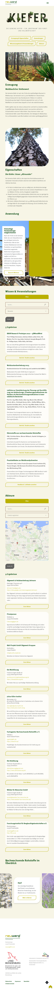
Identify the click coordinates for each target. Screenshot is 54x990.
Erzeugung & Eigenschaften (19, 38)
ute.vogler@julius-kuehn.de (15, 706)
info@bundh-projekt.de (13, 653)
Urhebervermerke (9, 983)
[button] (26, 528)
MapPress (38, 560)
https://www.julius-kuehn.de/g (16, 708)
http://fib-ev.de (11, 833)
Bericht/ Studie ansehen (27, 358)
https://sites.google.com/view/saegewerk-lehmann (22, 590)
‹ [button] (3, 892)
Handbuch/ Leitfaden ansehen (27, 484)
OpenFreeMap (42, 560)
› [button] (50, 892)
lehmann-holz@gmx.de (13, 588)
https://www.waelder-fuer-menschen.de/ (19, 799)
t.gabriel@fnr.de (11, 739)
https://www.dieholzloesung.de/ (16, 770)
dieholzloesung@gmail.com (15, 768)
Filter (27, 297)
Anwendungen (38, 38)
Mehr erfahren (27, 898)
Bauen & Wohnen (13, 272)
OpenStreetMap (46, 560)
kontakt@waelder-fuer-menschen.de (17, 797)
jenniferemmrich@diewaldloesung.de (18, 677)
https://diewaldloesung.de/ (15, 679)
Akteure (41, 43)
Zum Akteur (27, 606)
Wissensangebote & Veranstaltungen (21, 43)
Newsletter (26, 981)
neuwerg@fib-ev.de (12, 831)
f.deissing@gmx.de (12, 621)
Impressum (18, 981)
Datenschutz (8, 981)
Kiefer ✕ (9, 319)
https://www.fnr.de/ (13, 741)
